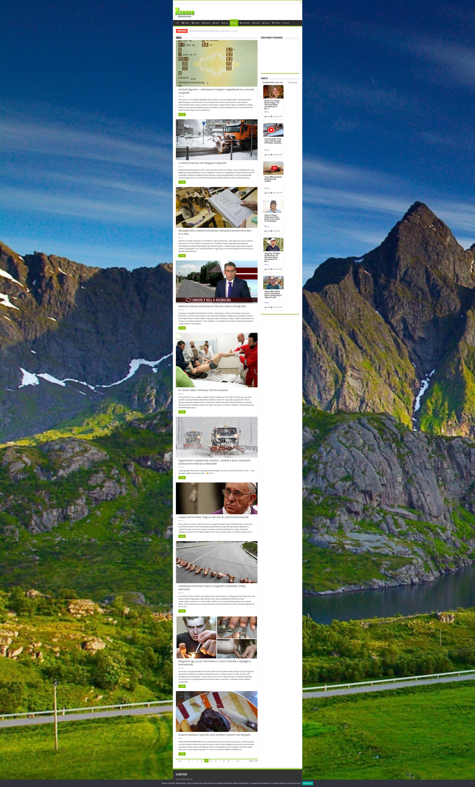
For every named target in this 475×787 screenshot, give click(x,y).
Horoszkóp (246, 23)
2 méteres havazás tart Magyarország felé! (202, 162)
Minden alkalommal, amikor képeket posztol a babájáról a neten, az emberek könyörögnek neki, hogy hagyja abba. (227, 31)
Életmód (207, 23)
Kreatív (257, 23)
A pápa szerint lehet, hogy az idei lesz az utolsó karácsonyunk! (213, 517)
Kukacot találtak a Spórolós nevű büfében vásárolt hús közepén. (214, 734)
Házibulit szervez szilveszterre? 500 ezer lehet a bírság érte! (212, 306)
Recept (266, 23)
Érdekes (196, 23)
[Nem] (472, 783)
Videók (186, 23)
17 (197, 761)
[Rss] (301, 2)
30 (224, 761)
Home (177, 22)
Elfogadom (307, 783)
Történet (277, 23)
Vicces (287, 23)
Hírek (235, 23)
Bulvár (226, 23)
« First (179, 761)
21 (215, 761)
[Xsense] (190, 12)
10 (189, 761)
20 (211, 761)
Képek (217, 23)
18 (202, 761)
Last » (238, 761)
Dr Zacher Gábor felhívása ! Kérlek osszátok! (203, 390)
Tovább (182, 114)
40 (228, 761)
